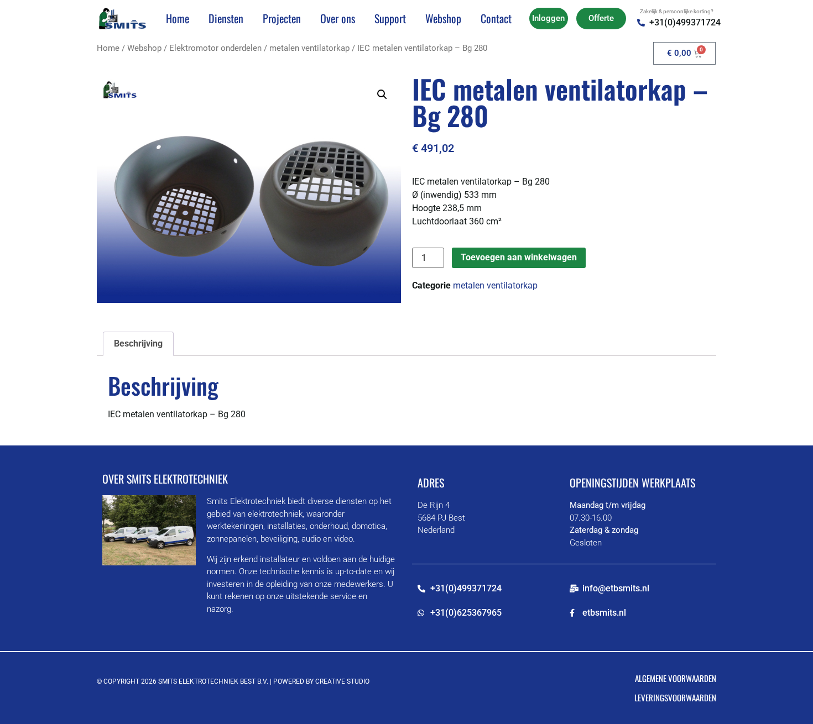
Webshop (443, 18)
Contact (496, 18)
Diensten (226, 18)
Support (390, 18)
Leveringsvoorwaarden (675, 697)
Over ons (337, 18)
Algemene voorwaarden (675, 678)
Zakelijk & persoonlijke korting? (676, 11)
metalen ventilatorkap (309, 48)
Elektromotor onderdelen (215, 48)
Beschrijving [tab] (138, 343)
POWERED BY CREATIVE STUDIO (321, 681)
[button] (382, 94)
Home (177, 18)
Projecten (282, 18)
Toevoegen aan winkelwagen (519, 257)
